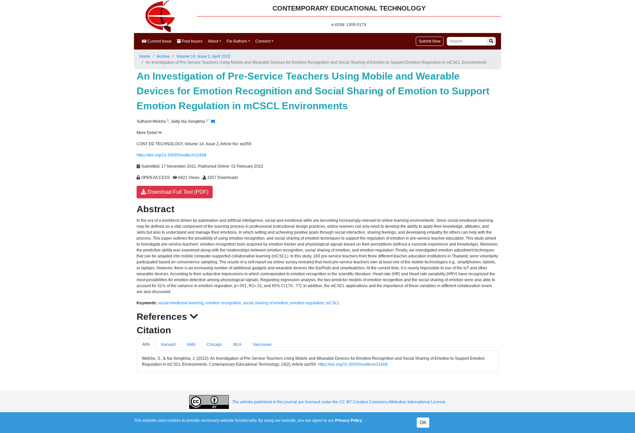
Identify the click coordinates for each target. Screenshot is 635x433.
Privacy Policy (348, 420)
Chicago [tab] (214, 344)
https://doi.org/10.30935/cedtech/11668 (171, 155)
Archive (163, 56)
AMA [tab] (191, 344)
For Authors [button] (237, 41)
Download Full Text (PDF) (177, 192)
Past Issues (191, 41)
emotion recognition (223, 303)
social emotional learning (180, 303)
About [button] (213, 41)
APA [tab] (146, 344)
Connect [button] (263, 41)
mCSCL (333, 303)
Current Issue (159, 41)
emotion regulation (307, 303)
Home (144, 56)
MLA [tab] (237, 344)
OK (423, 422)
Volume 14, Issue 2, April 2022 (203, 56)
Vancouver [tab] (262, 344)
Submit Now (430, 41)
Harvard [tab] (168, 344)
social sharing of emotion (265, 303)
